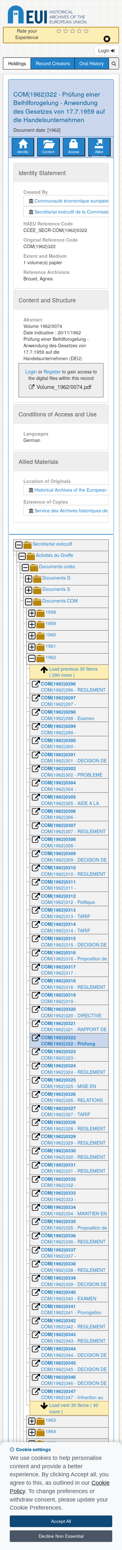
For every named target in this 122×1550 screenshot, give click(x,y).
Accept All (61, 1521)
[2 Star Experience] (66, 31)
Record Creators (53, 63)
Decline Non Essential (61, 1536)
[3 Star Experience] (73, 31)
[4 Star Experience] (80, 31)
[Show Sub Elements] (28, 579)
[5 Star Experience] (87, 31)
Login (104, 50)
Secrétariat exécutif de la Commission (73, 211)
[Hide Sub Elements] (18, 545)
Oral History (91, 63)
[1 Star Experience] (59, 31)
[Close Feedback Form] (106, 39)
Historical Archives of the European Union (75, 490)
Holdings (17, 63)
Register (52, 371)
